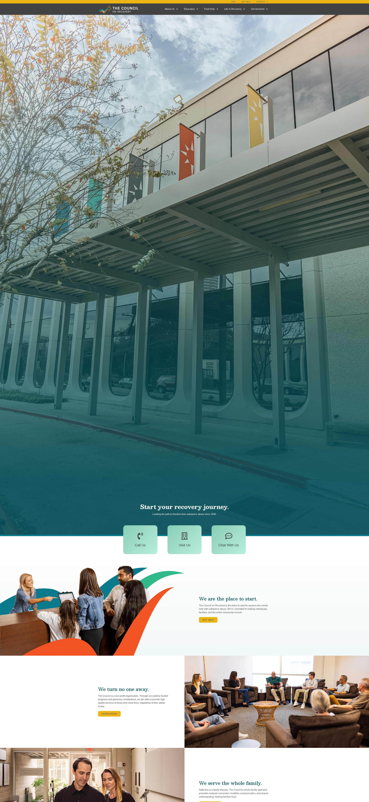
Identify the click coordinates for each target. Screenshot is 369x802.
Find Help (209, 9)
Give (233, 2)
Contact (260, 2)
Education (189, 9)
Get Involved (257, 9)
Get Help (246, 2)
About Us (169, 9)
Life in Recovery (233, 9)
